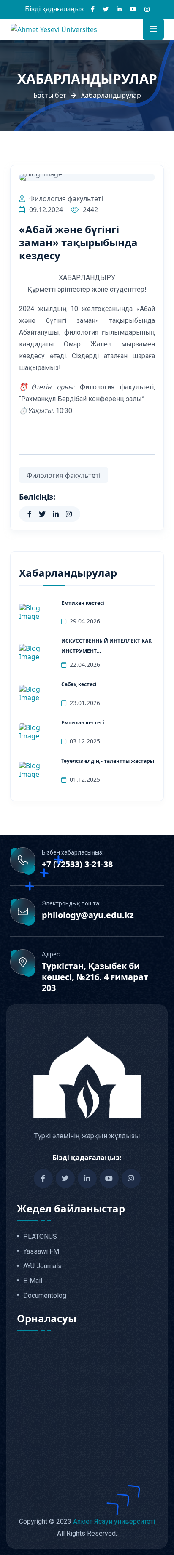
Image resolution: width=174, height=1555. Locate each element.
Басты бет (49, 95)
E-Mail (32, 1281)
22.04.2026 (85, 664)
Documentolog (44, 1295)
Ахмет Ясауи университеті (114, 1522)
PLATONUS (40, 1237)
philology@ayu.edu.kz (88, 915)
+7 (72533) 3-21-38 (77, 864)
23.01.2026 (85, 703)
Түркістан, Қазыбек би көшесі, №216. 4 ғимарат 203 (95, 977)
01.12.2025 (85, 779)
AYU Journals (42, 1266)
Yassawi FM (41, 1251)
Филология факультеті (66, 198)
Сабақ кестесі (79, 684)
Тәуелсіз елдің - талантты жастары (107, 760)
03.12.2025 (85, 741)
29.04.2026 (85, 621)
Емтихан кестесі (82, 603)
